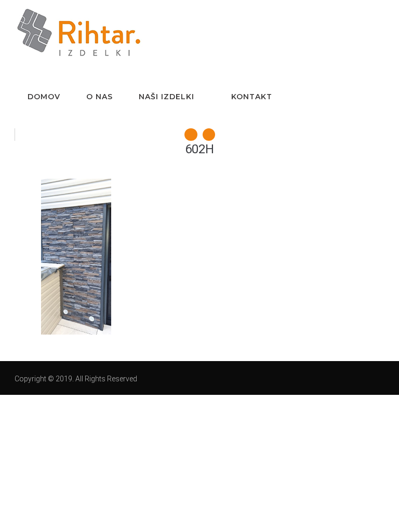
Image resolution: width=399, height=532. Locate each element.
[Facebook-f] (190, 134)
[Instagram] (209, 134)
